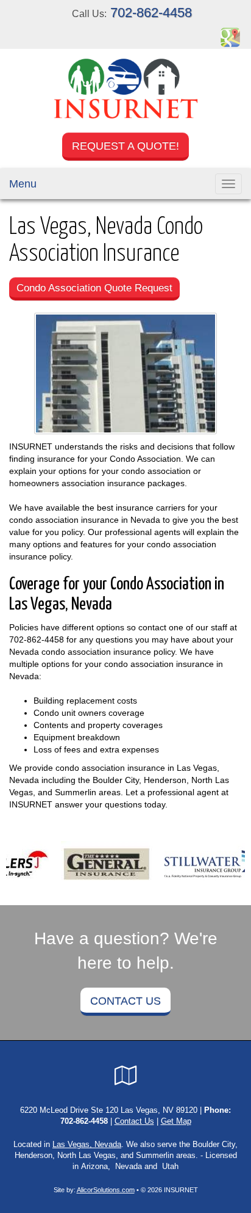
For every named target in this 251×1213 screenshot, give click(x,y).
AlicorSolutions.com (106, 1189)
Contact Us (125, 1001)
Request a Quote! (125, 146)
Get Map (176, 1121)
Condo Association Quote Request (94, 288)
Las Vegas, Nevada (86, 1144)
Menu (23, 184)
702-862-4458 (151, 12)
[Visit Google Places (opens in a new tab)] (230, 37)
